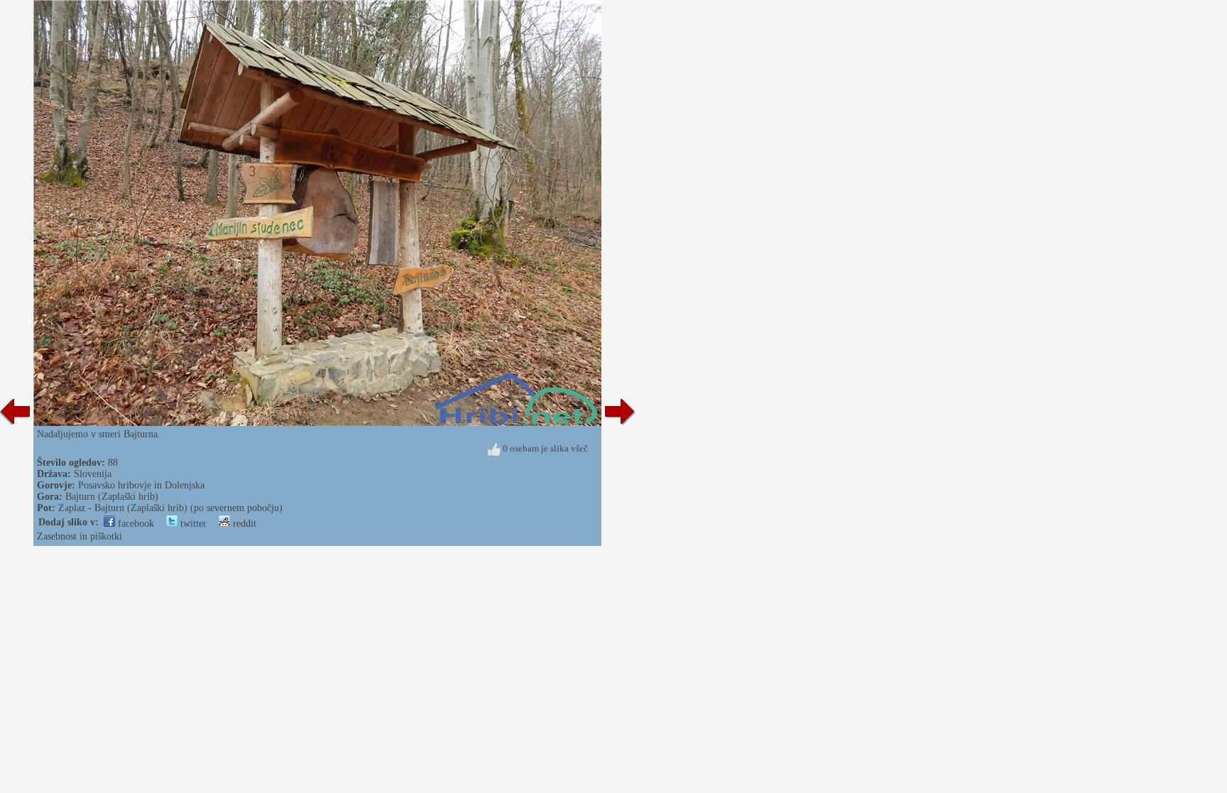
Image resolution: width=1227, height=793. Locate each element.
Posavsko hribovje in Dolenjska (141, 485)
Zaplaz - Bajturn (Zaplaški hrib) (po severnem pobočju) (170, 508)
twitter (192, 523)
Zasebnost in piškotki (79, 536)
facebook (134, 523)
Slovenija (92, 474)
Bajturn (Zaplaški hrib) (111, 496)
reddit (243, 523)
